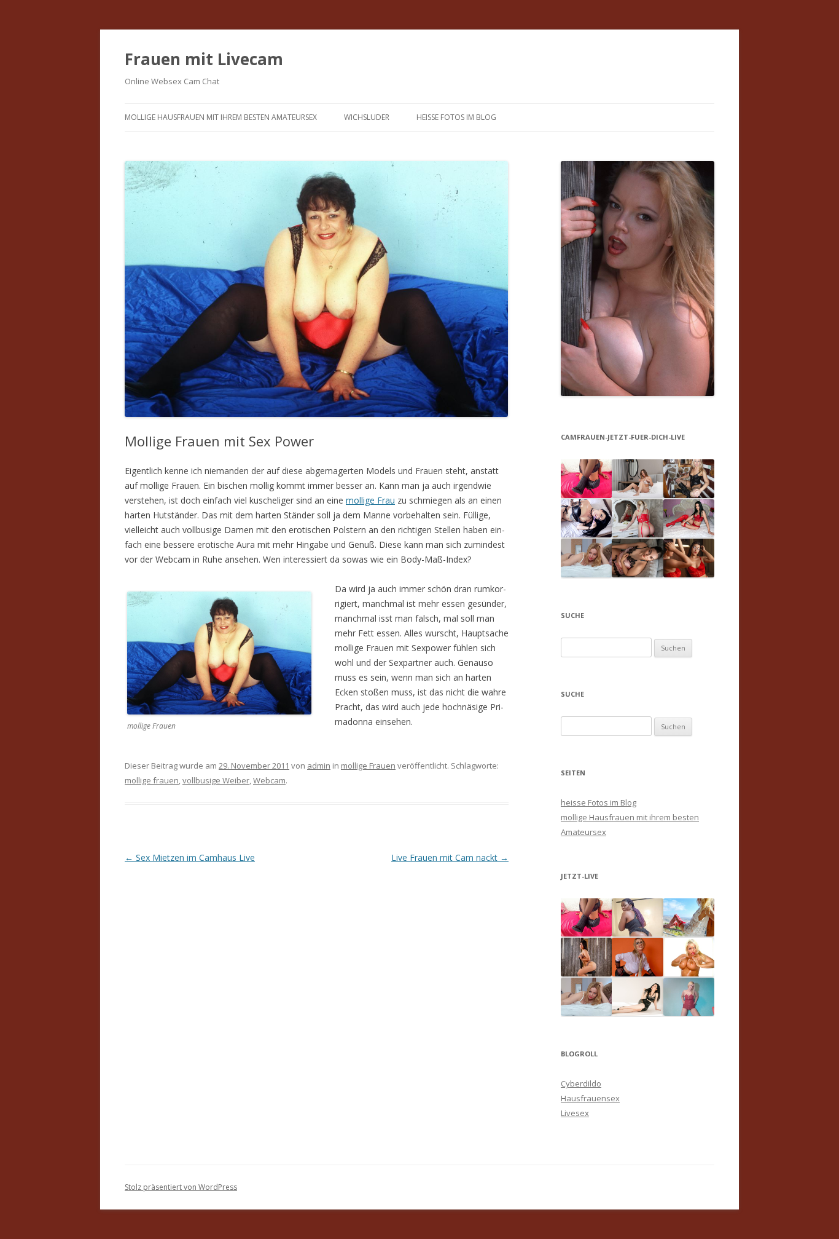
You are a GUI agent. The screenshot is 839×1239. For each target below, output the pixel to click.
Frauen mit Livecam (204, 59)
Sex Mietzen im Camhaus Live (190, 857)
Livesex (575, 1112)
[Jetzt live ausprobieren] (637, 392)
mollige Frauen (368, 765)
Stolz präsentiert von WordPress (181, 1187)
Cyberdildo (581, 1083)
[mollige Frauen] (316, 428)
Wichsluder (366, 117)
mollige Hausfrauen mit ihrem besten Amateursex (221, 117)
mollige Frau (370, 500)
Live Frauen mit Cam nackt (450, 857)
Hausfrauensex (590, 1098)
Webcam (269, 780)
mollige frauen (152, 780)
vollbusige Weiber (215, 780)
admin (318, 765)
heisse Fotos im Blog (456, 117)
